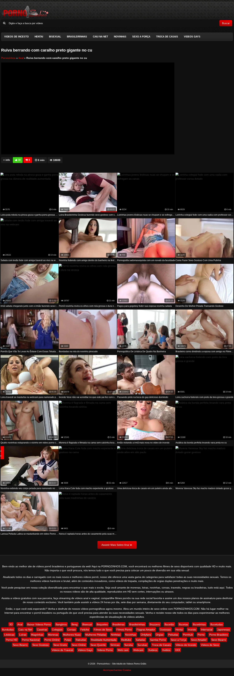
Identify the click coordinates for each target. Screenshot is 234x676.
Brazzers (155, 624)
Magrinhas (37, 634)
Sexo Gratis (60, 644)
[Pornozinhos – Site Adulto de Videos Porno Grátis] (25, 17)
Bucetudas (216, 624)
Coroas (71, 629)
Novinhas (120, 36)
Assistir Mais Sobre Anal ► (117, 544)
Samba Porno (158, 639)
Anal (20, 57)
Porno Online (52, 639)
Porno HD (11, 639)
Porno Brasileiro (218, 634)
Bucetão (169, 624)
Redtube (126, 639)
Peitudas (173, 634)
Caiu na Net (100, 36)
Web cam (123, 650)
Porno (201, 634)
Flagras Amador (146, 629)
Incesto (192, 629)
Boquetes (102, 624)
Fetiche (84, 629)
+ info (6, 160)
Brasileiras (118, 624)
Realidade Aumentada (103, 639)
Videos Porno (105, 650)
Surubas (142, 644)
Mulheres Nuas (72, 634)
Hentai (39, 36)
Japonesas (223, 629)
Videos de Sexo (210, 644)
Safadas (140, 639)
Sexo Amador (199, 639)
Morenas (53, 634)
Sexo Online (79, 644)
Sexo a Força (141, 36)
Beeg (74, 624)
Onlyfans (146, 634)
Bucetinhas (199, 624)
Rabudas (81, 639)
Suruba (128, 644)
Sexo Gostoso (40, 644)
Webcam (138, 650)
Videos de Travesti (62, 650)
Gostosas (165, 629)
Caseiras (42, 629)
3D (11, 624)
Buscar (226, 23)
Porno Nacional (31, 639)
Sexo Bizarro (218, 639)
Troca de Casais (167, 36)
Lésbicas (9, 634)
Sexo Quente (98, 644)
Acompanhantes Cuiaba (117, 670)
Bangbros (61, 624)
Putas (67, 639)
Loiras (22, 634)
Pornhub (188, 634)
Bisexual (55, 36)
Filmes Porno (124, 629)
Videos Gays (192, 36)
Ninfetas (115, 634)
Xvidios (166, 650)
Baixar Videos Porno (39, 624)
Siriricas (115, 644)
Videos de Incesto (16, 36)
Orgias (159, 634)
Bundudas (8, 629)
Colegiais (57, 629)
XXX (177, 650)
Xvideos (152, 650)
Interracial (206, 629)
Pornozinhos (8, 57)
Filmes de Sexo (103, 629)
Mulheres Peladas (95, 634)
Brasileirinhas (77, 36)
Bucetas (183, 624)
